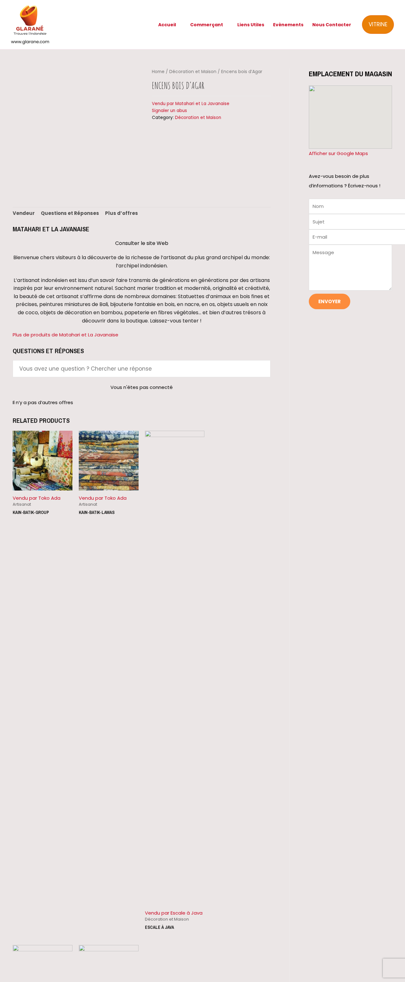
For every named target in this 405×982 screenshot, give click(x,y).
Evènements (288, 25)
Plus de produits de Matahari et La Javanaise (65, 334)
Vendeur (24, 213)
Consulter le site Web (141, 243)
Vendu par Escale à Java (173, 913)
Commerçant (206, 25)
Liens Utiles (250, 25)
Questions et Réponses (70, 213)
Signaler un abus (169, 111)
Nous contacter (331, 25)
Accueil (167, 25)
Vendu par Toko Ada (36, 498)
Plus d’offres (121, 213)
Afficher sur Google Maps (338, 153)
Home (158, 72)
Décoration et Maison (192, 72)
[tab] (24, 213)
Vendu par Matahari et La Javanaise (190, 104)
